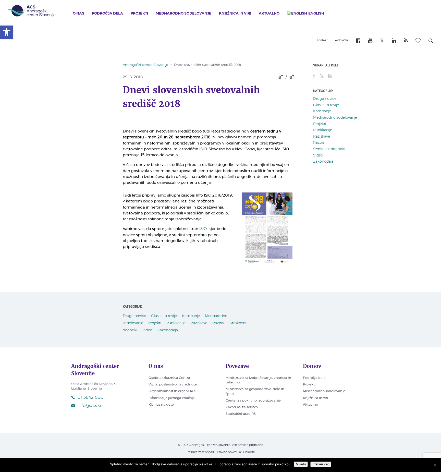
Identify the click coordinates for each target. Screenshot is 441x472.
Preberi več (320, 464)
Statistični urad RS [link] (241, 414)
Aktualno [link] (269, 13)
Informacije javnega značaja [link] (172, 398)
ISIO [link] (203, 229)
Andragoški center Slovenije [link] (145, 65)
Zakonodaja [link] (323, 161)
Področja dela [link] (107, 13)
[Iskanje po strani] (430, 41)
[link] (6, 32)
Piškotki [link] (249, 452)
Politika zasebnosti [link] (200, 452)
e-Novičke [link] (341, 40)
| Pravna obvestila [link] (228, 452)
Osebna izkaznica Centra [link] (169, 378)
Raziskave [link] (321, 136)
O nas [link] (78, 13)
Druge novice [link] (324, 99)
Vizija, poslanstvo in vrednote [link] (173, 384)
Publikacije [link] (322, 130)
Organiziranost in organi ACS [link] (172, 391)
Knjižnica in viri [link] (235, 13)
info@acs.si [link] (89, 405)
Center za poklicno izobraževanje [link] (253, 400)
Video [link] (318, 155)
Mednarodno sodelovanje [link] (183, 13)
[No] (434, 464)
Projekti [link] (139, 13)
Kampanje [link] (322, 111)
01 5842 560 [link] (90, 397)
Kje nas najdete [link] (161, 404)
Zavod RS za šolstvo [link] (242, 407)
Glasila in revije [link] (326, 105)
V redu (301, 464)
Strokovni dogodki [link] (329, 149)
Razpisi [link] (319, 142)
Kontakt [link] (321, 40)
